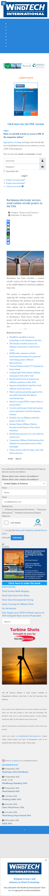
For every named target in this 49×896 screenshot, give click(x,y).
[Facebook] (25, 221)
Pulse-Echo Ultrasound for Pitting (17, 599)
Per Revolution (9, 608)
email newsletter (33, 709)
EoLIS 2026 (7, 823)
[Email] (25, 227)
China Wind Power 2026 (13, 807)
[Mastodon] (25, 239)
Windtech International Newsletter (19, 509)
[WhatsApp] (25, 236)
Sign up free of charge (12, 142)
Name (4, 488)
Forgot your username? (15, 183)
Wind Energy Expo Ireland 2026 (16, 815)
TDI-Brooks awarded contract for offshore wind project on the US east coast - (24, 346)
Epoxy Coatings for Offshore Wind (17, 604)
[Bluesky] (25, 224)
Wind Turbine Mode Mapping (15, 591)
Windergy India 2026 (11, 799)
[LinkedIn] (25, 230)
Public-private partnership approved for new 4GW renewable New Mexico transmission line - (26, 395)
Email (4, 497)
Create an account (14, 186)
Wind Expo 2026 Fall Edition (15, 772)
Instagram (15, 760)
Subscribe (6, 537)
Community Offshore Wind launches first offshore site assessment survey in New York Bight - (26, 443)
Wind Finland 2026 (10, 791)
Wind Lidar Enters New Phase (15, 595)
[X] (25, 233)
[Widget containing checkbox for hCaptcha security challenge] (22, 523)
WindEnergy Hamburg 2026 (14, 783)
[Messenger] (25, 242)
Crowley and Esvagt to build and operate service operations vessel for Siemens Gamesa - (26, 411)
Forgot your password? (15, 180)
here (10, 890)
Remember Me (12, 171)
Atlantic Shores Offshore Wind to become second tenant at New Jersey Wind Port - (24, 427)
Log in (24, 175)
